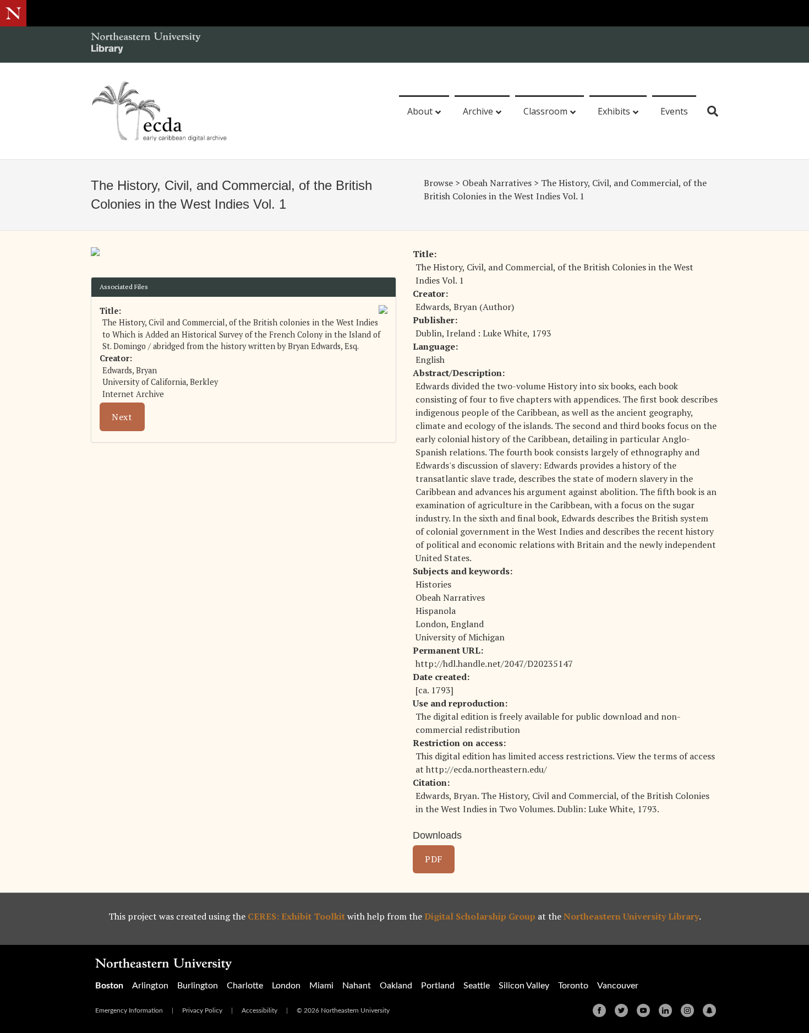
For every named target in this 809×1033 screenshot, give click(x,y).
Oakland (396, 985)
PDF (433, 859)
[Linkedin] (665, 1010)
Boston (109, 985)
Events (674, 111)
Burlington (197, 985)
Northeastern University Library (631, 916)
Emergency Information (129, 1010)
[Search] (708, 111)
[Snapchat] (709, 1010)
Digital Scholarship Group (479, 916)
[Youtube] (643, 1010)
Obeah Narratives (497, 183)
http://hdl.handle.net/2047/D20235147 (494, 663)
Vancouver (617, 985)
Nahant (356, 985)
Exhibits (614, 111)
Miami (321, 985)
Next (122, 417)
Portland (438, 985)
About (420, 111)
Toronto (573, 985)
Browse (438, 183)
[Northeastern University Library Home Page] (146, 44)
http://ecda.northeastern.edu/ (486, 769)
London (286, 985)
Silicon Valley (524, 985)
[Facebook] (599, 1010)
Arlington (150, 985)
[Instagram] (687, 1010)
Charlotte (245, 985)
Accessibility (259, 1010)
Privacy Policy (202, 1010)
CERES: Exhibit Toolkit (296, 916)
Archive (478, 111)
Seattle (476, 985)
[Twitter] (621, 1010)
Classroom (545, 111)
